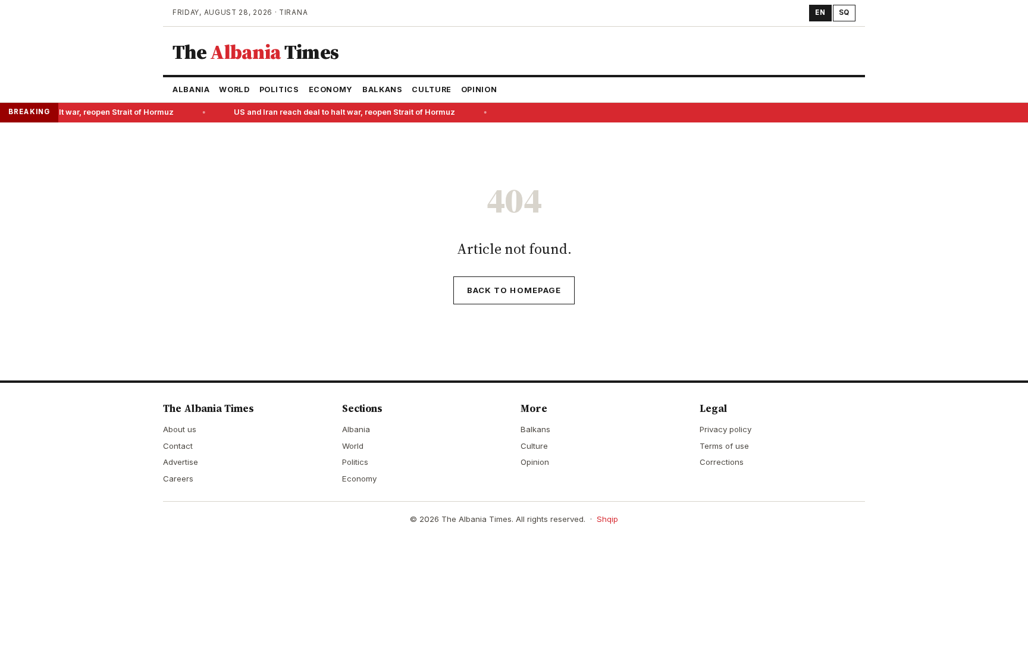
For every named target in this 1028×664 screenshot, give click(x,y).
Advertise (180, 462)
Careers (178, 478)
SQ (844, 12)
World (234, 89)
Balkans (382, 89)
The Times (256, 51)
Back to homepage (514, 290)
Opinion (479, 89)
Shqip (607, 519)
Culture (431, 89)
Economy (331, 89)
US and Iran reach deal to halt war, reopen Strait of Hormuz (341, 112)
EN (820, 12)
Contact (178, 446)
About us (179, 429)
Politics (279, 89)
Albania (191, 89)
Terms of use (724, 446)
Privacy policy (725, 429)
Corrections (722, 462)
